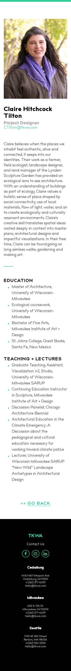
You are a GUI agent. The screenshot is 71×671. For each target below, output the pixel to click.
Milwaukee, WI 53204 (35, 609)
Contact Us (35, 544)
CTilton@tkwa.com (20, 128)
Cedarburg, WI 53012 (35, 579)
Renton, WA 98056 (35, 640)
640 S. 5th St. (35, 606)
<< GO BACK (35, 504)
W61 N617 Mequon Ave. (35, 576)
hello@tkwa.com (35, 586)
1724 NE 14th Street (35, 636)
